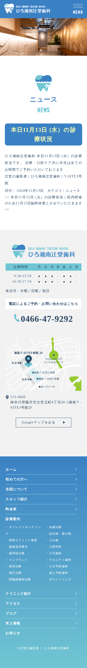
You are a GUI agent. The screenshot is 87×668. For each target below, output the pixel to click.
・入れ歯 (52, 540)
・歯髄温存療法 (17, 546)
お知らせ (13, 633)
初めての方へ (17, 479)
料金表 (11, 509)
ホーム (11, 469)
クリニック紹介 (18, 593)
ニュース (73, 190)
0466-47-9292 (47, 319)
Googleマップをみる (38, 422)
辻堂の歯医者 (29, 648)
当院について (17, 489)
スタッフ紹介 (17, 499)
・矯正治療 (14, 573)
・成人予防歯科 (57, 573)
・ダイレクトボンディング (23, 530)
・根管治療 (14, 566)
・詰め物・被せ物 (58, 533)
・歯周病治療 (15, 553)
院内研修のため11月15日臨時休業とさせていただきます (43, 203)
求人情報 (13, 623)
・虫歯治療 (54, 527)
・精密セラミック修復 (21, 540)
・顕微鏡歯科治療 (18, 579)
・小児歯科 (54, 553)
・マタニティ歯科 (58, 559)
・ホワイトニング (58, 579)
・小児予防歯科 (57, 566)
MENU (78, 12)
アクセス (13, 603)
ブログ (11, 613)
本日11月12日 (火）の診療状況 (34, 197)
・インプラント (17, 559)
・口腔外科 (54, 546)
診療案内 (13, 519)
